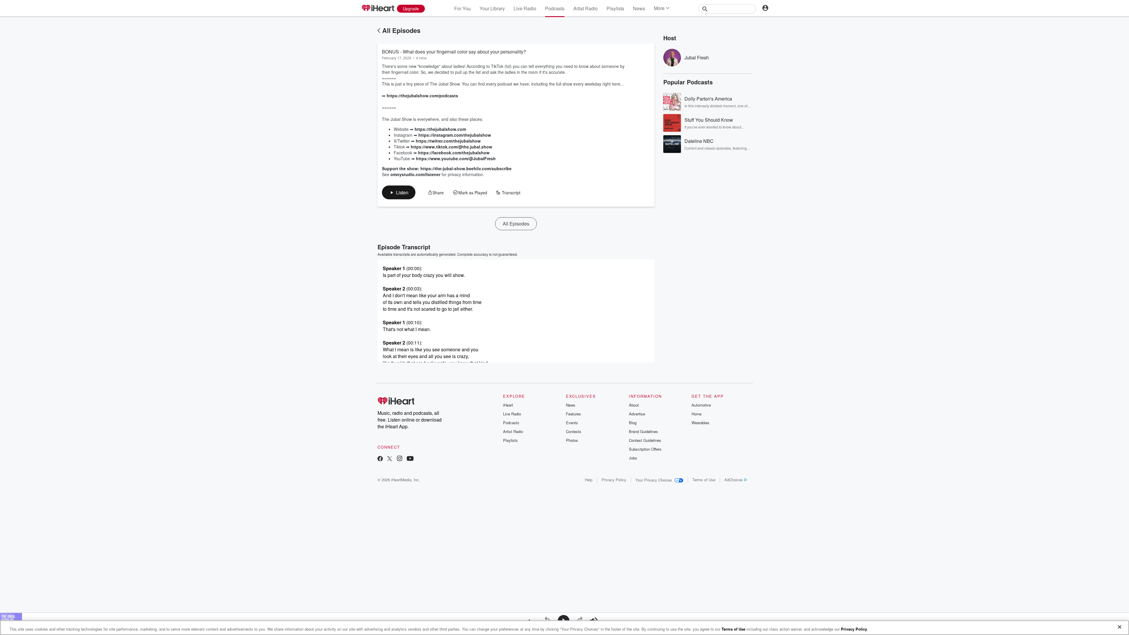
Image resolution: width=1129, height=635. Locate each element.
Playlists (615, 8)
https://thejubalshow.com (440, 129)
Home (697, 414)
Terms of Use (703, 479)
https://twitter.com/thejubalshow (448, 141)
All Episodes (401, 30)
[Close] (1119, 627)
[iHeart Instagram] (399, 459)
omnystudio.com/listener (415, 174)
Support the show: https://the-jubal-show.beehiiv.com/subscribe (447, 168)
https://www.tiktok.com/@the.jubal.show (451, 147)
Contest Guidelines (645, 440)
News (639, 8)
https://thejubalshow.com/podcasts (422, 95)
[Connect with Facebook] (380, 459)
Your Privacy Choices (653, 480)
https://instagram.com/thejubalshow (454, 135)
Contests (573, 431)
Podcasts (554, 8)
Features (573, 414)
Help (588, 479)
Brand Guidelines (643, 431)
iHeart (508, 405)
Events (572, 422)
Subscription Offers (645, 449)
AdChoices (733, 479)
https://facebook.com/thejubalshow (454, 153)
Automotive (701, 405)
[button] (398, 192)
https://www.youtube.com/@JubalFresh (456, 158)
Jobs (633, 458)
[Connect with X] (389, 459)
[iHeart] (377, 8)
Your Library (492, 8)
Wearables (700, 422)
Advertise (637, 414)
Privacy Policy (614, 479)
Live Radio (525, 8)
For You (462, 8)
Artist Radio (585, 8)
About (634, 405)
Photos (572, 440)
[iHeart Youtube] (410, 459)
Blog (633, 422)
